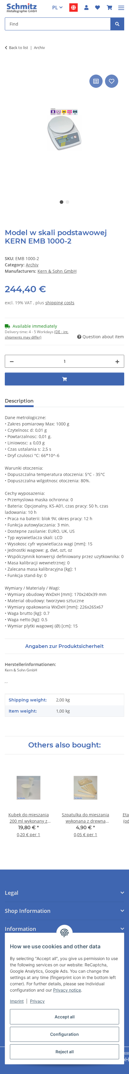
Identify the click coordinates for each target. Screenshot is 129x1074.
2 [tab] (67, 202)
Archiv (32, 265)
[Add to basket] (9, 66)
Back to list (18, 47)
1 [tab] (61, 202)
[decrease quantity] (11, 361)
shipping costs (59, 302)
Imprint (17, 1001)
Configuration (64, 1034)
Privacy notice (67, 990)
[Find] (117, 23)
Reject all (65, 1051)
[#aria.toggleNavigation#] (121, 5)
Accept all (65, 1016)
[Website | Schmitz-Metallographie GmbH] (73, 8)
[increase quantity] (117, 361)
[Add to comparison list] (96, 81)
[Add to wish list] (111, 81)
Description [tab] (19, 401)
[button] (86, 8)
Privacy (37, 1001)
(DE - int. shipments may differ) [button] (36, 334)
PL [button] (55, 7)
